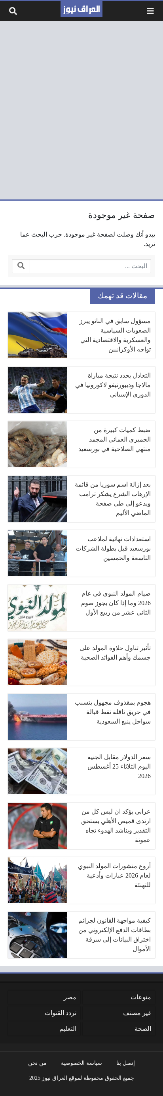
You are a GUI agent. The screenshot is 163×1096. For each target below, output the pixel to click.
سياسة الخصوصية (81, 1063)
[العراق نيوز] (81, 9)
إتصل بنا (125, 1063)
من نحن (37, 1063)
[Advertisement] (81, 110)
